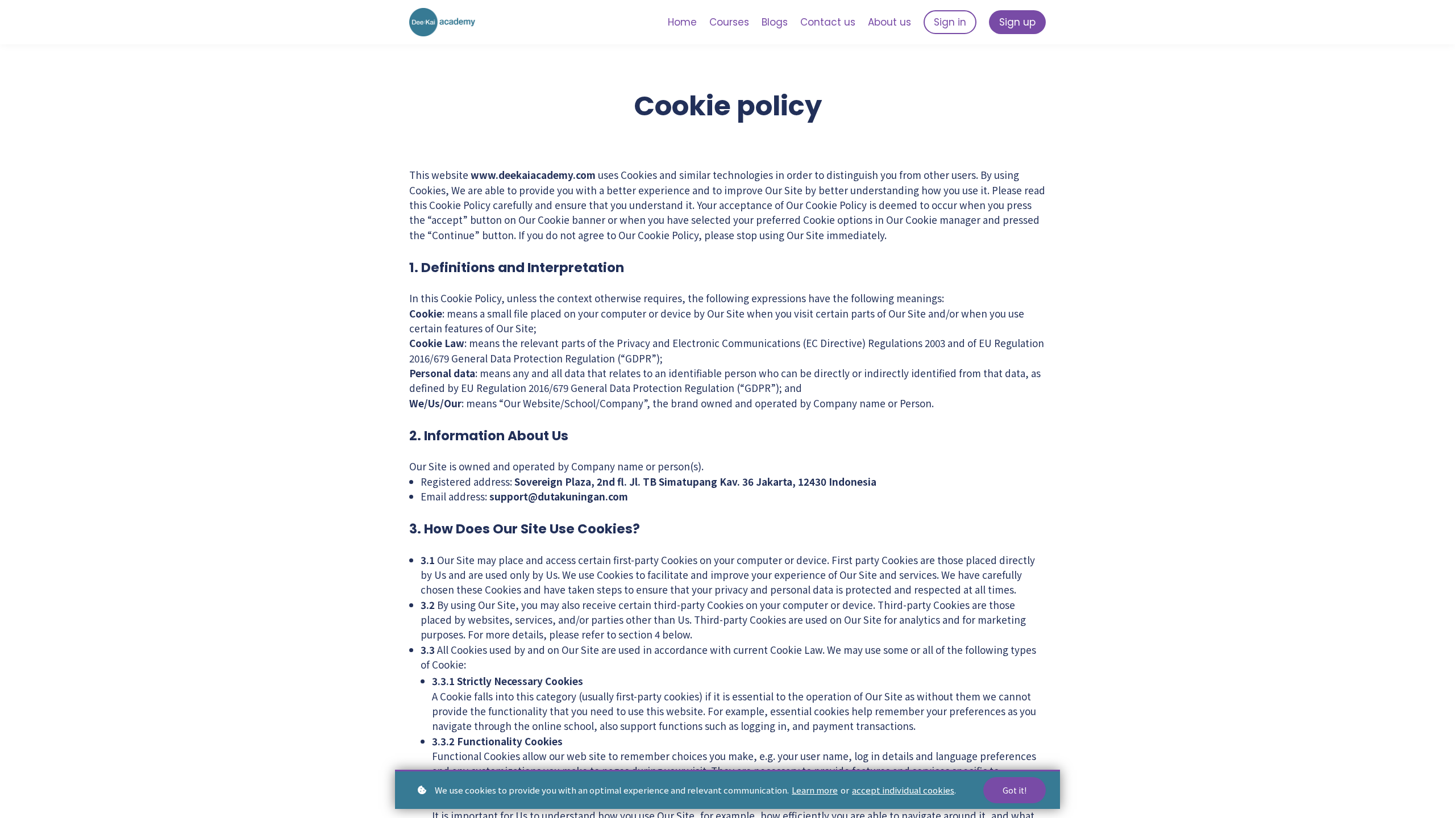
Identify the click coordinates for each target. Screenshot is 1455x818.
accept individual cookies (903, 790)
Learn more (815, 790)
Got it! (1014, 790)
